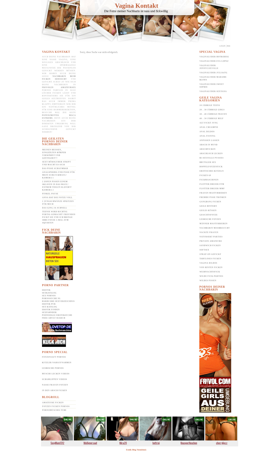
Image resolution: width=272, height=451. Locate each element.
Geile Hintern (208, 206)
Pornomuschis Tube (54, 410)
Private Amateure (211, 241)
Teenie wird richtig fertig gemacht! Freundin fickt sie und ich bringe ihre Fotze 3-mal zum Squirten (58, 217)
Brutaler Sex (208, 162)
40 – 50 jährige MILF (212, 118)
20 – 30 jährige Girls (212, 110)
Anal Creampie (209, 127)
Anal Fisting (207, 136)
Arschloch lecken (211, 154)
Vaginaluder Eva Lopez (214, 61)
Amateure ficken (53, 403)
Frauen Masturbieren (213, 193)
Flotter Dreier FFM (212, 184)
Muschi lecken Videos (55, 374)
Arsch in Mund (209, 145)
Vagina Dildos (208, 263)
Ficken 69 (205, 175)
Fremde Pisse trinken (213, 197)
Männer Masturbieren (214, 224)
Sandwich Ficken (210, 246)
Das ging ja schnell (54, 208)
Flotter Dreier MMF (212, 189)
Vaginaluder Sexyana (213, 91)
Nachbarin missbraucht (215, 228)
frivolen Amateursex (59, 87)
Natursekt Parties (211, 237)
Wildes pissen (208, 281)
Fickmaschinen (209, 180)
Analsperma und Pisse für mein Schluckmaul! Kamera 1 (58, 175)
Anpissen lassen (209, 140)
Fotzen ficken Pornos (56, 406)
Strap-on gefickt (210, 254)
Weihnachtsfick (210, 272)
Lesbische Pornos (53, 368)
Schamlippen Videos (54, 379)
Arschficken (208, 149)
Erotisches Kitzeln (212, 171)
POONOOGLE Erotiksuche (57, 315)
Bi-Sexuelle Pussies (212, 158)
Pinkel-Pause (50, 194)
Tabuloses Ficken (210, 259)
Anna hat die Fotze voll (57, 198)
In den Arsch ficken (54, 390)
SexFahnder (49, 312)
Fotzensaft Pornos (54, 357)
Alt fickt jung (209, 123)
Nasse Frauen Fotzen (55, 385)
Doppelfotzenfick (211, 167)
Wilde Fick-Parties (211, 276)
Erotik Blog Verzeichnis (136, 450)
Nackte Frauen (209, 232)
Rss (228, 46)
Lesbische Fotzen (210, 219)
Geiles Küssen (208, 210)
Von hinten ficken (211, 267)
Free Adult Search (53, 318)
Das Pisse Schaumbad (55, 168)
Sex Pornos (49, 296)
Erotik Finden (51, 310)
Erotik (46, 290)
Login (222, 46)
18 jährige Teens (210, 105)
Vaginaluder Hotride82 (214, 57)
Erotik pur (49, 304)
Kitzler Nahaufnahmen (56, 363)
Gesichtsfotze (209, 215)
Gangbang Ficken (210, 202)
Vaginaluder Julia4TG (213, 73)
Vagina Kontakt (136, 5)
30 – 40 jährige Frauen (213, 114)
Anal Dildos (207, 132)
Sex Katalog (49, 307)
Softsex (204, 250)
